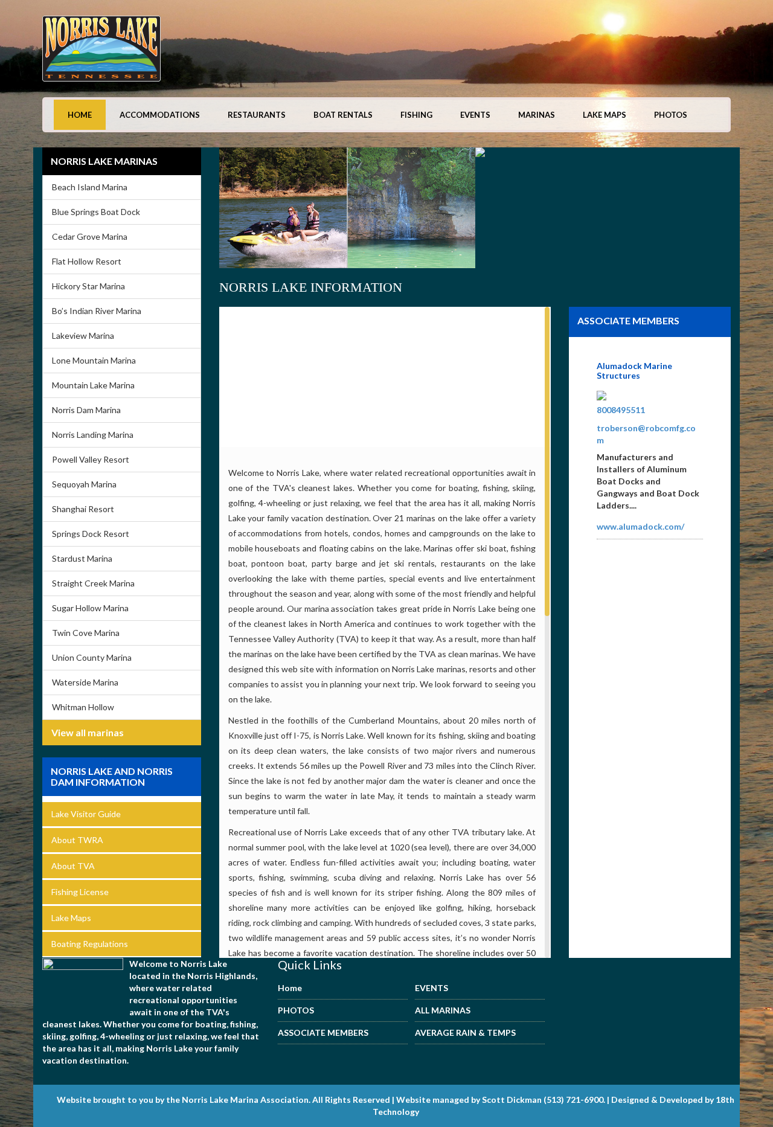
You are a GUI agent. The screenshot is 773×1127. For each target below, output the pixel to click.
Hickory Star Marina (88, 286)
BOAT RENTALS (343, 115)
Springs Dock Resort (90, 533)
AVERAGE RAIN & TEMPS (465, 1032)
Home (80, 115)
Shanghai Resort (83, 509)
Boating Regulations (89, 944)
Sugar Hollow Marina (90, 608)
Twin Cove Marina (86, 633)
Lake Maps (71, 918)
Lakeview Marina (83, 335)
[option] (233, 211)
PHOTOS (670, 115)
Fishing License (80, 892)
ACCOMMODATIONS (160, 115)
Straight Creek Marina (93, 583)
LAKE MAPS (604, 115)
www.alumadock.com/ (640, 526)
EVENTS (475, 115)
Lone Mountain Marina (94, 360)
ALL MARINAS (442, 1010)
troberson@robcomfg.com (646, 434)
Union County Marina (92, 657)
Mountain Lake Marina (93, 385)
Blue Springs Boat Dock (96, 212)
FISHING (416, 115)
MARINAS (536, 115)
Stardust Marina (82, 558)
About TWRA (77, 840)
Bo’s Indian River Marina (96, 311)
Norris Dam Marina (86, 410)
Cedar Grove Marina (89, 236)
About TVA (73, 866)
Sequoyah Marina (84, 484)
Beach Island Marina (89, 187)
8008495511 (621, 410)
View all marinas (87, 732)
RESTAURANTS (257, 115)
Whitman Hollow (83, 707)
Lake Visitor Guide (86, 814)
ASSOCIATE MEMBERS (323, 1032)
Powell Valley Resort (90, 459)
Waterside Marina (85, 682)
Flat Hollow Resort (86, 261)
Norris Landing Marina (92, 434)
